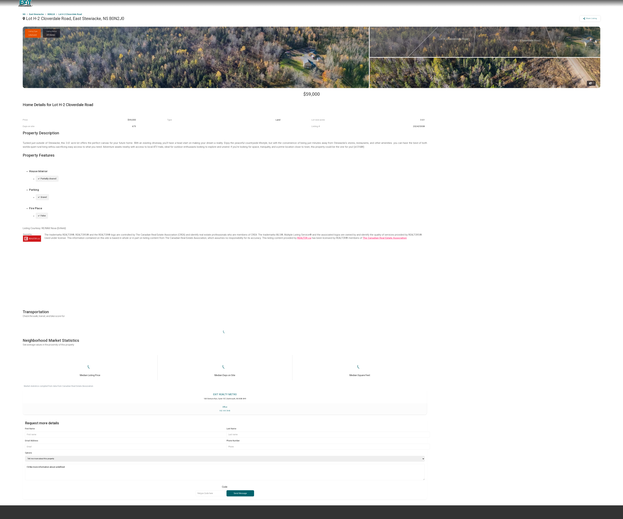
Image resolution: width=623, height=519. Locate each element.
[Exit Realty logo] (25, 3)
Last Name (231, 429)
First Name (30, 429)
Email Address (31, 441)
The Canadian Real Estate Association (385, 238)
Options (28, 453)
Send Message (240, 493)
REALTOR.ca (304, 238)
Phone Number (233, 441)
